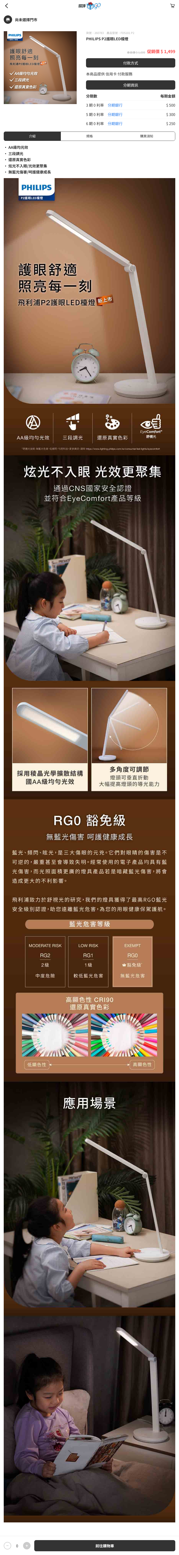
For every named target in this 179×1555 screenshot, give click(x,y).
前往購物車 (104, 1545)
